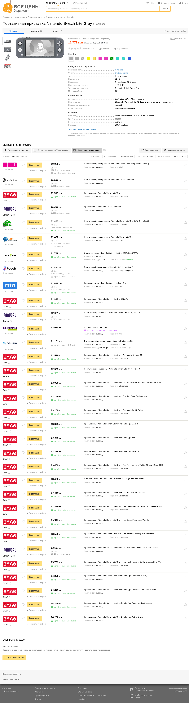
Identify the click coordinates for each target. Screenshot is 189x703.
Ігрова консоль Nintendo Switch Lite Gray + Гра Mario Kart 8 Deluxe (114, 410)
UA (147, 3)
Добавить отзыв (16, 658)
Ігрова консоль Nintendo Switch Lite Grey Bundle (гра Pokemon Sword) (115, 576)
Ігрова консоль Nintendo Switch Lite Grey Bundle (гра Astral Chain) (113, 617)
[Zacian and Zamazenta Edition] (83, 59)
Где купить (36, 31)
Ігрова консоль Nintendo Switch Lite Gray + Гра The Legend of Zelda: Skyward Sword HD (123, 465)
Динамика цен (179, 39)
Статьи (38, 699)
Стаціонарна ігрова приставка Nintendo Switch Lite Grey (109, 341)
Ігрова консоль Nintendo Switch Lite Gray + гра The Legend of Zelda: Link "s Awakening (123, 506)
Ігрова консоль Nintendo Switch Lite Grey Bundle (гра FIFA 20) (111, 451)
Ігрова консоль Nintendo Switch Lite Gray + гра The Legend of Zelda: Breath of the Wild (122, 562)
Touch (6, 321)
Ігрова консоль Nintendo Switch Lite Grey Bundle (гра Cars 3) (111, 424)
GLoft (5, 307)
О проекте (82, 688)
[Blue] (129, 59)
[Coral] (100, 59)
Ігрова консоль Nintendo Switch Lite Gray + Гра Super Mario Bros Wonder (116, 520)
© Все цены (6, 688)
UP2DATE (7, 215)
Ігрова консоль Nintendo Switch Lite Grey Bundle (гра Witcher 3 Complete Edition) (120, 589)
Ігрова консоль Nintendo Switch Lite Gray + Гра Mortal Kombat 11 (113, 355)
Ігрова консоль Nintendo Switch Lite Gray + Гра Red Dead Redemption (115, 396)
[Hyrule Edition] (94, 59)
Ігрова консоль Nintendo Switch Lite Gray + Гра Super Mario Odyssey (115, 492)
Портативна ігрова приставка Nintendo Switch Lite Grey (109, 179)
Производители (42, 695)
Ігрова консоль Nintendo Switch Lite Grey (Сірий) (106, 299)
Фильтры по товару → (11, 679)
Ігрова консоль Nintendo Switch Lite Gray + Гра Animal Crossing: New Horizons (119, 534)
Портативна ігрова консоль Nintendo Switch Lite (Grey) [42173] (112, 313)
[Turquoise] (118, 59)
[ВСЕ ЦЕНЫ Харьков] (8, 12)
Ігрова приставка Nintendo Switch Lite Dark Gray (105, 283)
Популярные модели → (11, 674)
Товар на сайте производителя (82, 129)
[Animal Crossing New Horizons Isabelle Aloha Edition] (106, 59)
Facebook (82, 699)
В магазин (34, 165)
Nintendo (119, 70)
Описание (14, 31)
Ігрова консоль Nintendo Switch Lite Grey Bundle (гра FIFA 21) (111, 437)
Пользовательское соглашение (92, 695)
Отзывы (57, 31)
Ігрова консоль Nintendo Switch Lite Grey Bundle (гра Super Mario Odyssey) (118, 603)
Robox (6, 376)
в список (105, 48)
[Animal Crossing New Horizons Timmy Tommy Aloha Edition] (123, 59)
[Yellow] (88, 59)
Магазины (39, 692)
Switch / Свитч (121, 73)
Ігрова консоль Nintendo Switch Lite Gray (102, 193)
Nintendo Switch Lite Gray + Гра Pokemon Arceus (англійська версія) (114, 479)
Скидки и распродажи (45, 688)
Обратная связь (85, 692)
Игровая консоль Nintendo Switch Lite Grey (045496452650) (111, 253)
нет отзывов (88, 48)
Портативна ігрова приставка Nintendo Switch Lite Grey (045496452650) (116, 164)
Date (5, 200)
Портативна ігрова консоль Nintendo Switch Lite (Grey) (108, 267)
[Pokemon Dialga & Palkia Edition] (77, 59)
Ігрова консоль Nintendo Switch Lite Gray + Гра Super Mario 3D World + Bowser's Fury (122, 382)
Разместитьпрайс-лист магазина (144, 689)
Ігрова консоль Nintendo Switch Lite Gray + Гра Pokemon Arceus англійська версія (121, 547)
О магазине (8, 169)
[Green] (112, 59)
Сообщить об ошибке (176, 31)
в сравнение (122, 48)
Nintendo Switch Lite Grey (95, 327)
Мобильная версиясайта (143, 696)
